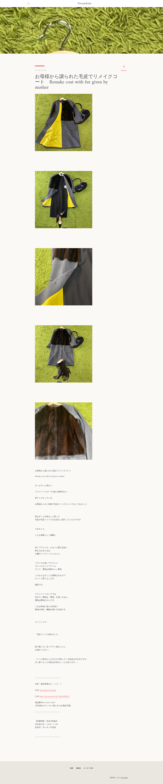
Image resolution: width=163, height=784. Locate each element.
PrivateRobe (84, 3)
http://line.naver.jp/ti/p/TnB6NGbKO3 (54, 696)
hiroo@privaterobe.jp (48, 690)
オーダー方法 (88, 768)
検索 (71, 768)
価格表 (78, 768)
